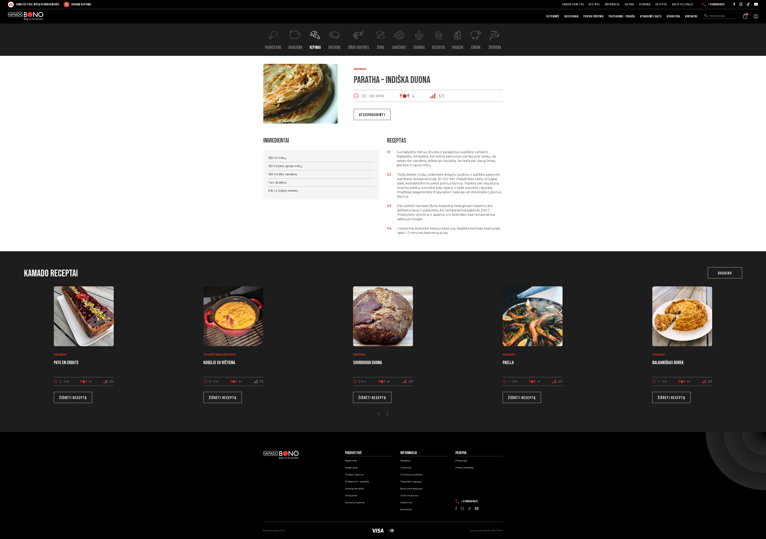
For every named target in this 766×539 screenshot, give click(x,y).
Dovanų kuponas (81, 4)
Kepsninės (552, 16)
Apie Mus (594, 4)
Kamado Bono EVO (573, 4)
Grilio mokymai (409, 495)
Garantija (405, 467)
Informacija (612, 4)
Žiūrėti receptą (73, 397)
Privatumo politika (411, 474)
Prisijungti (461, 460)
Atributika (673, 16)
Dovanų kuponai (355, 502)
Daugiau (725, 273)
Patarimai (645, 4)
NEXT (387, 414)
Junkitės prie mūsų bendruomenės (38, 4)
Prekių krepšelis (464, 467)
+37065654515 (716, 4)
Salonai (629, 4)
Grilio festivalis (682, 4)
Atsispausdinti (372, 114)
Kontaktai (691, 16)
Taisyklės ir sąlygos (411, 481)
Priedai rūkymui (593, 16)
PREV (379, 414)
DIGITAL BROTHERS (493, 530)
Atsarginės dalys (651, 16)
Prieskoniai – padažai (622, 16)
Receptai (661, 4)
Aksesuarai (571, 16)
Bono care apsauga (411, 488)
